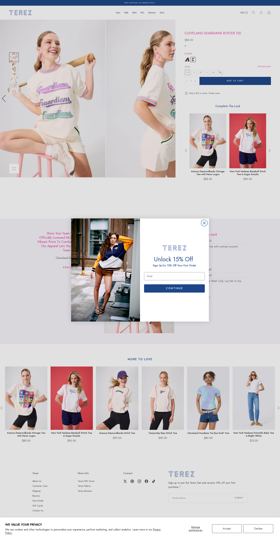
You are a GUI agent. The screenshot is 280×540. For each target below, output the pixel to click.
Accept (227, 528)
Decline (258, 528)
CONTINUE (174, 288)
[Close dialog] (204, 223)
